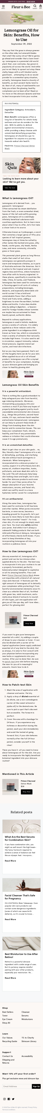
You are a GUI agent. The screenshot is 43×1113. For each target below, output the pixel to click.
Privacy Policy (32, 1107)
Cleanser (26, 1012)
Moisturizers (27, 1019)
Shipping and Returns (8, 1061)
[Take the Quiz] (21, 377)
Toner (5, 1015)
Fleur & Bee (11, 1107)
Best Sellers (7, 1012)
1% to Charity (28, 1037)
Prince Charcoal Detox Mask (20, 575)
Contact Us (7, 1056)
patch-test (10, 661)
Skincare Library (29, 1041)
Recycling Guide (9, 1041)
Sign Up (36, 1086)
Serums (25, 1015)
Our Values (7, 1037)
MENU (3, 8)
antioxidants (20, 404)
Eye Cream (7, 1019)
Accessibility (27, 1056)
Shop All (6, 1023)
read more (10, 861)
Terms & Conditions (8, 1110)
